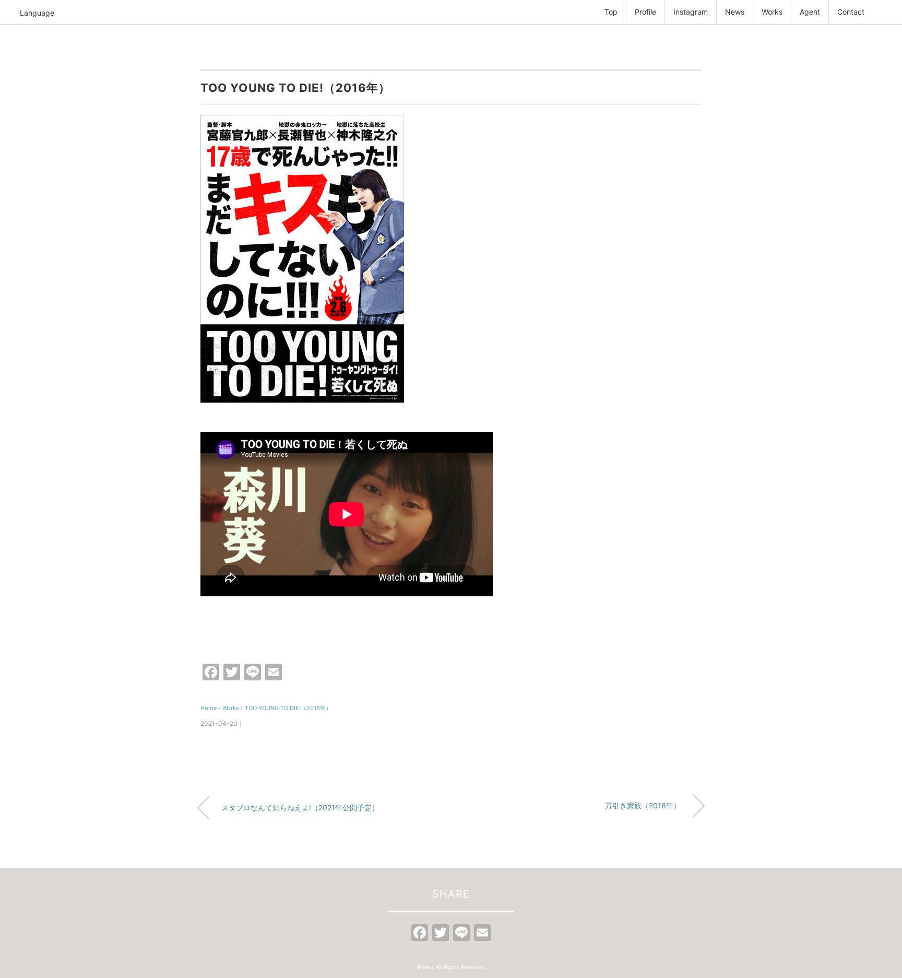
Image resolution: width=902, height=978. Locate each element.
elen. (429, 967)
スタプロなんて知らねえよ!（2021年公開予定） (300, 807)
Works (772, 11)
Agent (810, 11)
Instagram (690, 11)
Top (611, 11)
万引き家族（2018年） (643, 805)
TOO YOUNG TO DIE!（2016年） (288, 708)
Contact (850, 11)
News (734, 11)
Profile (645, 11)
